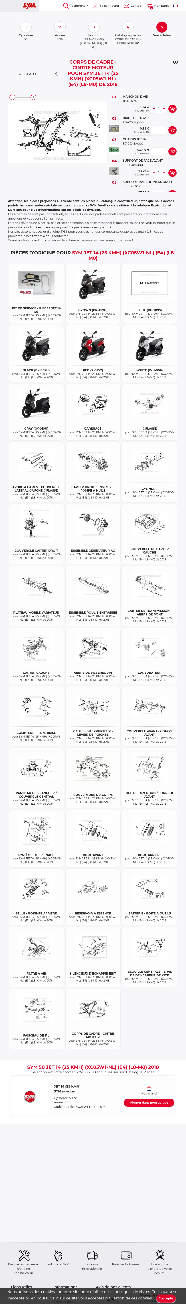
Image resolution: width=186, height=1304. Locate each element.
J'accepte (166, 1298)
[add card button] (172, 109)
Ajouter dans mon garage (149, 1102)
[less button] (153, 109)
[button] (175, 62)
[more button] (164, 109)
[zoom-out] (12, 97)
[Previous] (59, 74)
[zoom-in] (33, 97)
